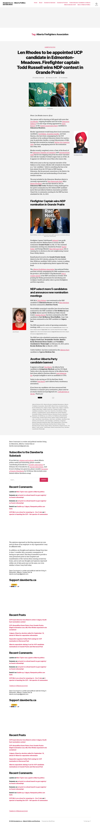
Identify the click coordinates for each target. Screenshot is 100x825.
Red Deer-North (53, 424)
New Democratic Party (55, 181)
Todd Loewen (39, 427)
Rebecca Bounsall (44, 424)
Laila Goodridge (49, 420)
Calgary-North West (37, 409)
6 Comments (64, 77)
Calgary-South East (47, 409)
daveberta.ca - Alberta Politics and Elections (14, 3)
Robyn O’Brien (48, 425)
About (40, 2)
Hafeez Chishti (55, 417)
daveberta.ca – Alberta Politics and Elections (27, 821)
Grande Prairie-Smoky (45, 417)
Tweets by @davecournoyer (18, 686)
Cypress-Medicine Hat (51, 412)
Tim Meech (48, 367)
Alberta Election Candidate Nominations (54, 404)
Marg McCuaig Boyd (42, 422)
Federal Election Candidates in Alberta (79, 2)
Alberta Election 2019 (37, 404)
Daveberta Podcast (62, 2)
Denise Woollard (36, 184)
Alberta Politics (50, 47)
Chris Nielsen (41, 300)
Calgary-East (55, 407)
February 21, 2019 (52, 77)
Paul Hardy (41, 382)
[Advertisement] (50, 17)
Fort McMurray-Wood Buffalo (59, 416)
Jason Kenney (45, 419)
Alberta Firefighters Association (43, 269)
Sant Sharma (56, 425)
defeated (55, 240)
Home (35, 2)
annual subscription (36, 467)
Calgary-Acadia (47, 407)
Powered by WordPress (48, 821)
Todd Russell (47, 427)
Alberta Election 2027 (70, 4)
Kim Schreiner (64, 303)
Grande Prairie (35, 417)
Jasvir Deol (52, 419)
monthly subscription (35, 465)
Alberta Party (64, 350)
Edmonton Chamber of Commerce (44, 153)
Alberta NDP (48, 406)
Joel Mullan (42, 134)
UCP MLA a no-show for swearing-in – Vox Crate (25, 512)
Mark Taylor (51, 422)
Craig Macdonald (41, 412)
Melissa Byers (57, 422)
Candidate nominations (38, 411)
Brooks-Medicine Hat (37, 407)
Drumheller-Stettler (37, 414)
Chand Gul (53, 411)
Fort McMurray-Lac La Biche (45, 416)
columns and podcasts (26, 460)
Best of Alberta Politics (84, 4)
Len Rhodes (34, 122)
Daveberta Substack (49, 2)
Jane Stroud (38, 419)
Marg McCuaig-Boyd (56, 249)
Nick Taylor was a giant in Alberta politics (30, 492)
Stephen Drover (40, 315)
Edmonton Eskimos (47, 414)
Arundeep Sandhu (53, 134)
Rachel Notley (35, 424)
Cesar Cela (47, 411)
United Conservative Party (49, 126)
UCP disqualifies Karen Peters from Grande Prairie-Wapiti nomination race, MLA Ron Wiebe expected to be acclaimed (28, 628)
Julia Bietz (64, 419)
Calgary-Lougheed (63, 407)
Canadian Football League (59, 409)
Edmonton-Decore (57, 414)
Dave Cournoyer (40, 77)
